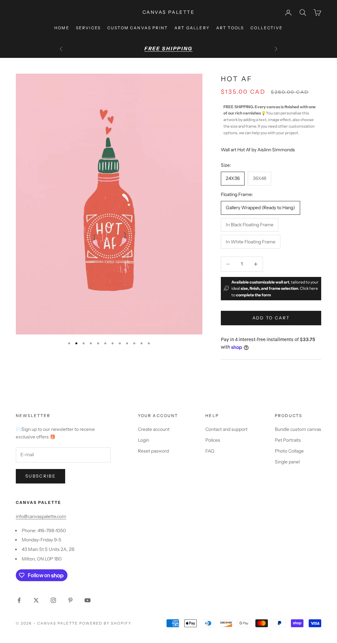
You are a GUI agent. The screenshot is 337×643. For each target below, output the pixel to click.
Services (88, 27)
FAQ (209, 451)
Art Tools (230, 27)
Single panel (287, 462)
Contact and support (226, 429)
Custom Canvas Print (137, 27)
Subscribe (40, 476)
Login (143, 440)
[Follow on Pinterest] (70, 600)
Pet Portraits (288, 440)
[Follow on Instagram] (53, 600)
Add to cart (271, 317)
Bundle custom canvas (298, 429)
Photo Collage (289, 451)
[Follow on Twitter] (36, 600)
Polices (212, 440)
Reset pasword (153, 451)
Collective (266, 27)
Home (61, 27)
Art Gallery (192, 27)
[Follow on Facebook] (19, 600)
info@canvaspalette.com (41, 516)
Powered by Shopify (105, 623)
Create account (153, 429)
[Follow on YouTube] (87, 600)
